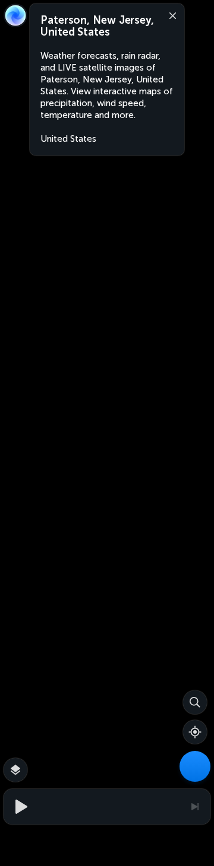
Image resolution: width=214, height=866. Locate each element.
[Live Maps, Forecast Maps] (195, 766)
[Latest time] (194, 806)
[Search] (195, 702)
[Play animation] (20, 806)
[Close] (170, 15)
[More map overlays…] (15, 770)
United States (68, 139)
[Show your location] (195, 732)
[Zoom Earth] (15, 15)
